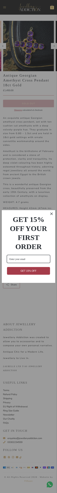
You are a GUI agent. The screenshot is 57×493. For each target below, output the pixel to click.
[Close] (51, 213)
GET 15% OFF (28, 271)
